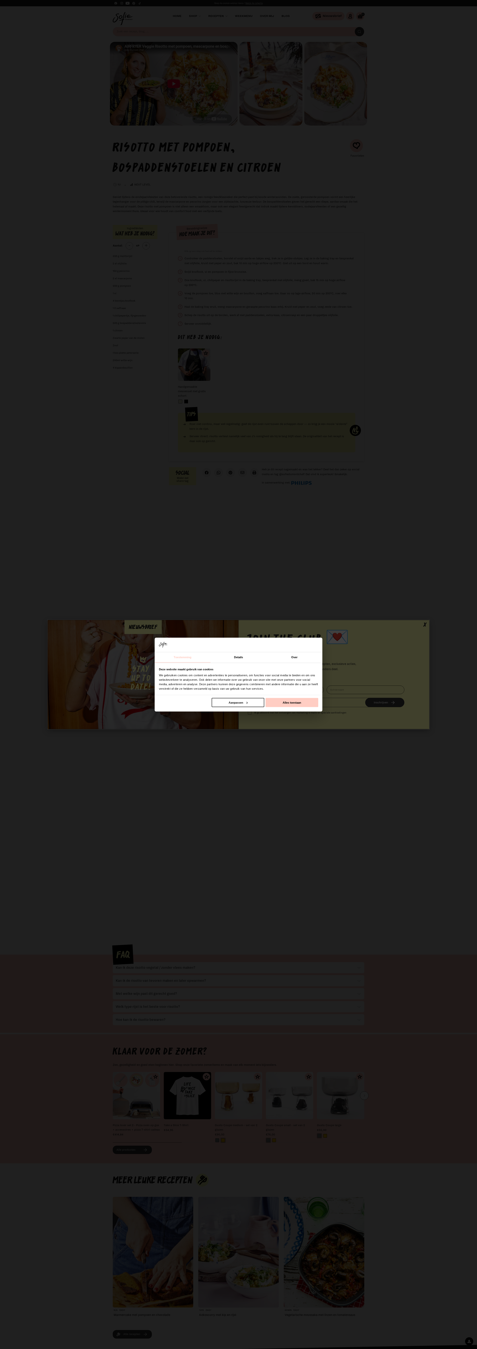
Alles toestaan (292, 702)
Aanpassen (236, 702)
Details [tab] (238, 657)
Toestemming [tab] (182, 657)
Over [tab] (294, 657)
